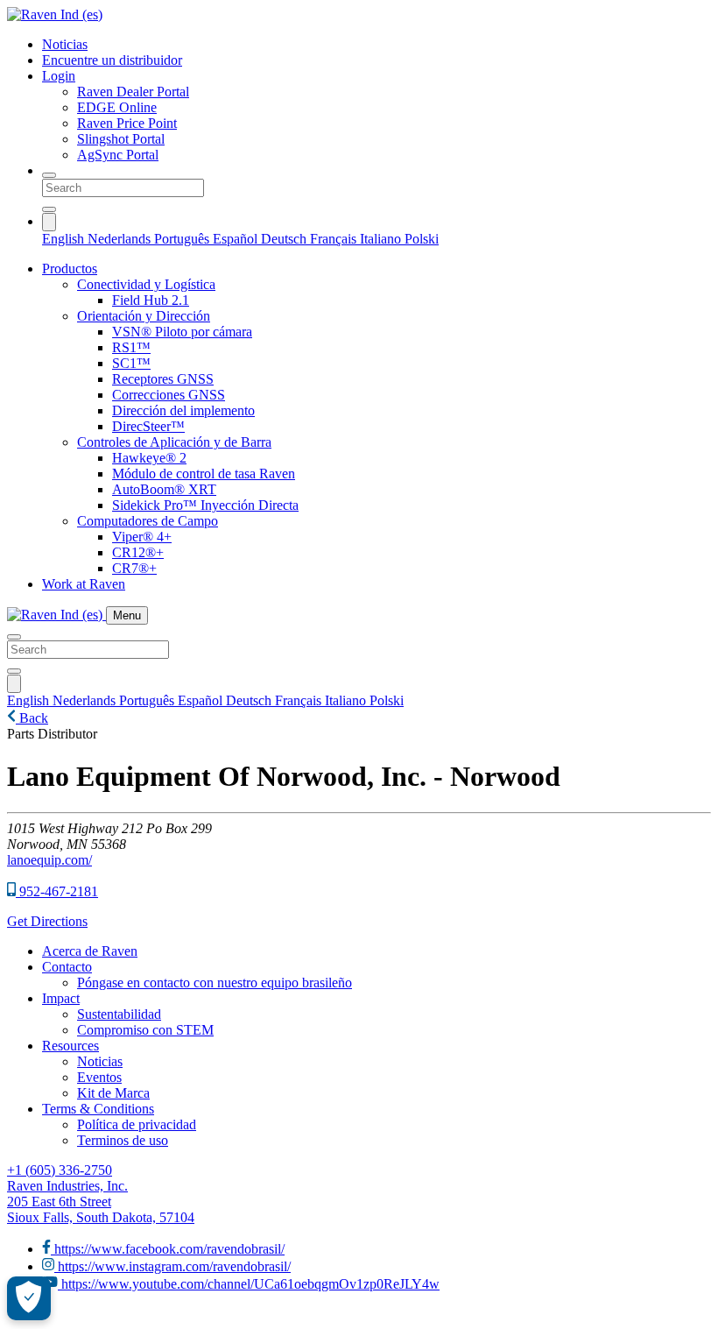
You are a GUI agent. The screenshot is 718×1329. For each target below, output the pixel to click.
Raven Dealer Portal (133, 91)
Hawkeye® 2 (149, 457)
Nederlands (121, 238)
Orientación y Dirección (143, 315)
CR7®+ (134, 568)
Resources (70, 1045)
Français (335, 238)
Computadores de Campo (147, 520)
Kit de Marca (113, 1092)
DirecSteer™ (148, 426)
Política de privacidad (136, 1124)
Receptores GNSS (163, 378)
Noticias (65, 44)
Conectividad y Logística (146, 284)
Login (58, 75)
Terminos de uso (122, 1140)
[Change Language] (49, 222)
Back (32, 717)
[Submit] (49, 209)
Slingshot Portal (121, 138)
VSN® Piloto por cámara (182, 331)
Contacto (67, 966)
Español (237, 238)
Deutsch (285, 238)
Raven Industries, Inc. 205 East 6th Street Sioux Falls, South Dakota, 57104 (100, 1201)
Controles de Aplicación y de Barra (174, 442)
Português (183, 238)
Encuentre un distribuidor (112, 60)
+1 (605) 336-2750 (59, 1170)
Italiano (382, 238)
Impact (61, 998)
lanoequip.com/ (49, 859)
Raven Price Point (127, 123)
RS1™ (131, 347)
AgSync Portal (117, 154)
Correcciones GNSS (168, 394)
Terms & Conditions (98, 1108)
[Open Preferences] (29, 1298)
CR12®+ (138, 552)
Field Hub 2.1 (150, 300)
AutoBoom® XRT (164, 489)
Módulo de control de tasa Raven (203, 473)
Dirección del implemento (183, 410)
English (65, 238)
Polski (422, 238)
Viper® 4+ (142, 536)
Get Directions (47, 921)
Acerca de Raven (89, 951)
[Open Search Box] (49, 175)
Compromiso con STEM (145, 1029)
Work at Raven (83, 583)
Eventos (99, 1077)
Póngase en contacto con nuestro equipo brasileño (214, 982)
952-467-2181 (57, 891)
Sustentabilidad (119, 1014)
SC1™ (131, 363)
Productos (69, 268)
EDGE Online (117, 107)
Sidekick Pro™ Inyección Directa (205, 505)
